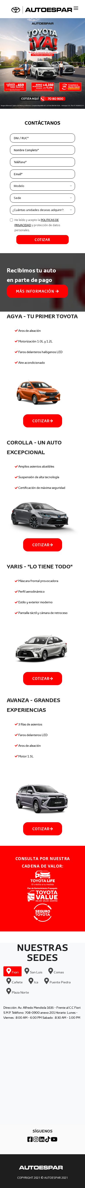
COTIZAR (42, 239)
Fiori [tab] (15, 972)
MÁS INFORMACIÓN (36, 291)
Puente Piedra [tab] (60, 982)
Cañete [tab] (17, 982)
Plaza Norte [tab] (20, 992)
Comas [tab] (58, 972)
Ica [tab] (35, 982)
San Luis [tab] (35, 972)
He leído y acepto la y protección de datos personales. (37, 225)
